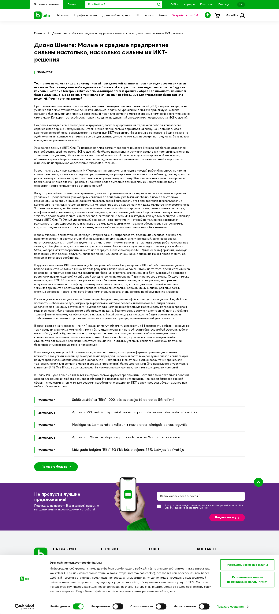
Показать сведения (230, 606)
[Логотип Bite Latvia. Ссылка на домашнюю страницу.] (42, 15)
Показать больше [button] (54, 466)
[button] (208, 15)
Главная (39, 33)
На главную (64, 549)
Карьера (189, 4)
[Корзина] (217, 15)
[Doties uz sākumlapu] (40, 554)
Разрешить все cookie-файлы (247, 564)
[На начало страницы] (258, 482)
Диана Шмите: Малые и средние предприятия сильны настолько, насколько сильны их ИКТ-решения (117, 33)
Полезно (109, 549)
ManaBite (232, 15)
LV (241, 4)
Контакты (206, 4)
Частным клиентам (46, 4)
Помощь (223, 4)
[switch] (118, 606)
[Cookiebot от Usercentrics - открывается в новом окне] (24, 606)
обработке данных (198, 508)
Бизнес (72, 4)
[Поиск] (159, 4)
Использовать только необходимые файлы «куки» (247, 579)
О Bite (174, 4)
